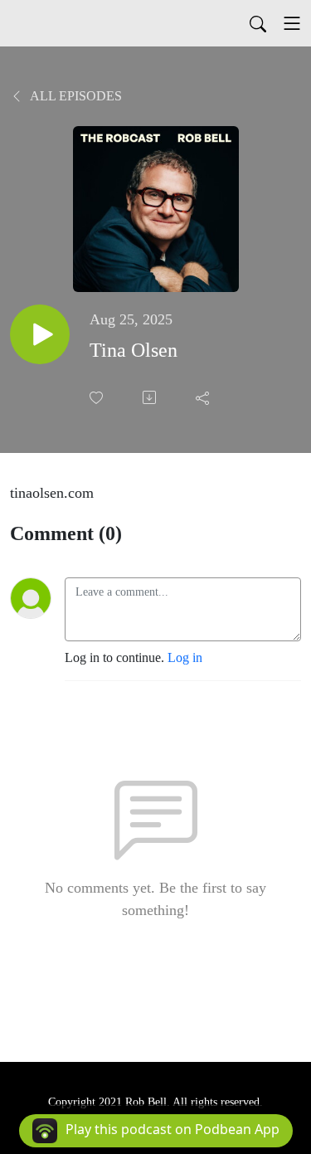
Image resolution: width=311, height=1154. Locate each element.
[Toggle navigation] (292, 23)
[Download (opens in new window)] (151, 397)
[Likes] (98, 398)
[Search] (258, 23)
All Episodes (74, 96)
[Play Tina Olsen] (40, 334)
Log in (185, 657)
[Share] (204, 397)
